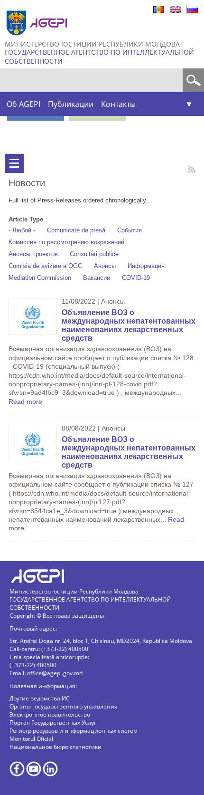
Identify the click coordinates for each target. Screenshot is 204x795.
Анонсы (105, 265)
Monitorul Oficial (31, 739)
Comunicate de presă (76, 230)
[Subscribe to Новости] (191, 169)
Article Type (26, 219)
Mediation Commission (40, 277)
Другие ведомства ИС (39, 698)
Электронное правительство (49, 714)
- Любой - (22, 230)
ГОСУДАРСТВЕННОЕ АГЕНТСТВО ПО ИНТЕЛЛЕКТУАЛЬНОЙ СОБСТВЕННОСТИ (99, 57)
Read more (25, 401)
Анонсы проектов (33, 254)
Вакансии (96, 277)
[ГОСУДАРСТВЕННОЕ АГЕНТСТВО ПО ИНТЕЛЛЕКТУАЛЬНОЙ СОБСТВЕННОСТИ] (38, 39)
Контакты (118, 104)
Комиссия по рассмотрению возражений (66, 242)
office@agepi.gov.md (55, 673)
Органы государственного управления (63, 706)
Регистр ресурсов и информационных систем (73, 731)
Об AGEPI (23, 104)
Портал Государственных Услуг (52, 722)
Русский (192, 9)
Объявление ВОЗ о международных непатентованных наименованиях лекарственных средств (128, 325)
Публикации (70, 104)
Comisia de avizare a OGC (45, 265)
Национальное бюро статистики (55, 747)
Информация (146, 265)
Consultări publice (94, 254)
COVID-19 (136, 277)
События (129, 230)
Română (158, 9)
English (175, 9)
